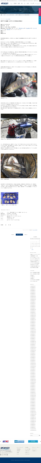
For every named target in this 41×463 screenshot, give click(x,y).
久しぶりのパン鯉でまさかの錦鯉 (36, 258)
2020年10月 (33, 382)
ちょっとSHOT (33, 281)
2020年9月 (32, 383)
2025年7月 (32, 303)
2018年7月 (32, 418)
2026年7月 (32, 286)
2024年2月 (32, 326)
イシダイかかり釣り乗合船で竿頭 (36, 263)
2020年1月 (32, 392)
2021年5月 (32, 373)
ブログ (5, 14)
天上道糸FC (28, 28)
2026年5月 (32, 289)
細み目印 (8, 29)
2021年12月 (33, 363)
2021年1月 (32, 377)
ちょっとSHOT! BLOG (10, 14)
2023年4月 (32, 341)
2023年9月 (32, 334)
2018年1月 (32, 427)
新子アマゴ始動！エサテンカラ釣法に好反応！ (23, 14)
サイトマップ (35, 449)
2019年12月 (33, 393)
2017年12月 (33, 428)
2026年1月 (32, 294)
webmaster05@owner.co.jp (12, 0)
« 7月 (32, 249)
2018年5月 (32, 421)
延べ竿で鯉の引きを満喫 (34, 267)
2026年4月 (32, 290)
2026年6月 (32, 287)
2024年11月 (33, 315)
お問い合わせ (28, 450)
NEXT (26, 234)
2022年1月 (32, 361)
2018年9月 (32, 415)
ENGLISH (21, 0)
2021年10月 (33, 366)
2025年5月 (32, 306)
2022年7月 (32, 354)
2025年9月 (32, 300)
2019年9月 (32, 398)
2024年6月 (32, 321)
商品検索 (18, 450)
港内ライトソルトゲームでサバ (35, 254)
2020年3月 (32, 389)
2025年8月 (32, 302)
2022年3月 (32, 360)
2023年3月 (32, 342)
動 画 (18, 452)
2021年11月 (33, 364)
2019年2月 (32, 408)
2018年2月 (32, 425)
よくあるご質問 (28, 449)
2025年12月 (33, 296)
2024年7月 (32, 319)
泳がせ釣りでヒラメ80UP (35, 264)
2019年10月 (33, 396)
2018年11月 (33, 412)
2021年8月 (32, 369)
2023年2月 (32, 344)
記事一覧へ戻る (19, 234)
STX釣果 (32, 276)
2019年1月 (32, 409)
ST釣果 (32, 275)
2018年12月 (33, 411)
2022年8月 (32, 353)
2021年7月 (32, 370)
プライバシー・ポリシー (36, 447)
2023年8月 (32, 335)
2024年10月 (33, 316)
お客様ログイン (35, 450)
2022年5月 (32, 357)
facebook (26, 0)
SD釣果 (32, 278)
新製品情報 (18, 449)
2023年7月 (32, 337)
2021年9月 (32, 367)
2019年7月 (32, 401)
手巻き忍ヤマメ (21, 28)
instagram (31, 0)
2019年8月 (32, 399)
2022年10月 (33, 350)
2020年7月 (32, 386)
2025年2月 (32, 310)
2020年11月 (33, 380)
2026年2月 (32, 293)
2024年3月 (32, 325)
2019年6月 (32, 402)
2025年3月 (32, 309)
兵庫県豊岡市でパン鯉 (34, 255)
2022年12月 (33, 347)
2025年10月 (33, 299)
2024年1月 (32, 328)
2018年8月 (32, 417)
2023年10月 (33, 332)
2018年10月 (33, 414)
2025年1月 (32, 312)
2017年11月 (33, 430)
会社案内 (27, 447)
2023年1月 (32, 345)
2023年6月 (32, 338)
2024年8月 (32, 318)
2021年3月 (32, 376)
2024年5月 (32, 322)
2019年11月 (33, 395)
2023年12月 (33, 329)
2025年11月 (33, 297)
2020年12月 (33, 379)
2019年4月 (32, 405)
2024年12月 (33, 313)
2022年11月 (33, 348)
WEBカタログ (36, 0)
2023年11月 (33, 331)
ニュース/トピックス (20, 447)
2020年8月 (32, 385)
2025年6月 (32, 305)
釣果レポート (28, 452)
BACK (13, 234)
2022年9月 (32, 351)
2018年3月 (32, 424)
